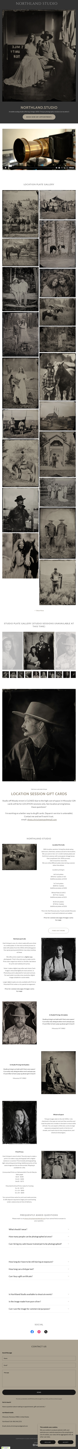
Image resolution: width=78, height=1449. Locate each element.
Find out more (58, 930)
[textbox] (39, 1358)
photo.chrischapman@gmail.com (42, 819)
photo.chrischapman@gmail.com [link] (17, 1426)
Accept (65, 1442)
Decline (48, 1442)
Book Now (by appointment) (39, 117)
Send (39, 1392)
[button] (39, 610)
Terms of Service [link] (55, 1399)
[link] (37, 4)
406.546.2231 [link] (17, 1421)
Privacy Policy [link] (45, 1399)
